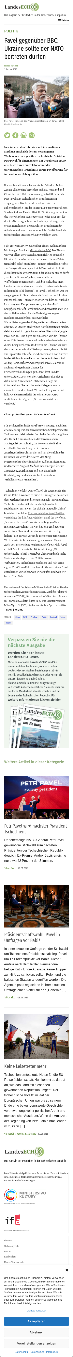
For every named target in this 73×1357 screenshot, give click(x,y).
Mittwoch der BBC (40, 250)
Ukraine (8, 623)
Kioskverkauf (10, 1256)
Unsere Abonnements (14, 1262)
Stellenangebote (11, 1246)
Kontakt (8, 1251)
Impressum (52, 1352)
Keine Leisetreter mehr (25, 1066)
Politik (11, 31)
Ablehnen (37, 1332)
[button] (67, 1270)
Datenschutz (21, 1352)
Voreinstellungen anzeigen (36, 1343)
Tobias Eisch (10, 868)
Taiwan (62, 617)
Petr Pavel (34, 617)
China (17, 617)
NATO (25, 617)
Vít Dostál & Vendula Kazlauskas (20, 1133)
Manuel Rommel (11, 65)
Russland (53, 617)
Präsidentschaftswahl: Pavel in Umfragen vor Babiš (32, 937)
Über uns (8, 1240)
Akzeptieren (36, 1321)
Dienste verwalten (36, 1310)
